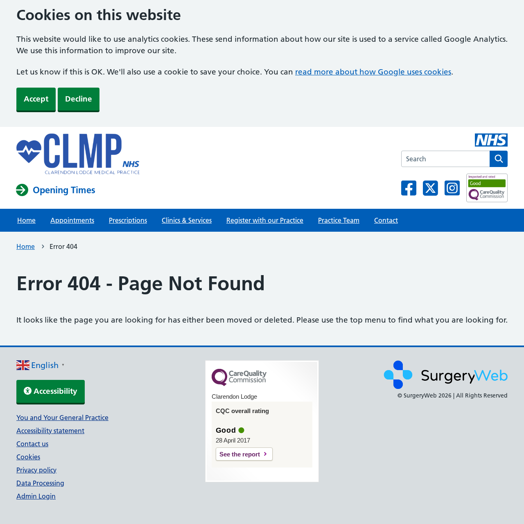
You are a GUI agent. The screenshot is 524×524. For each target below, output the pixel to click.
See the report (239, 454)
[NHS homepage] (78, 154)
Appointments (72, 220)
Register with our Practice (264, 220)
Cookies (28, 457)
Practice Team (338, 220)
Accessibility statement (50, 431)
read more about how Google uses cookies (373, 72)
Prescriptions (128, 220)
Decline (78, 99)
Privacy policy (36, 470)
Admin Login (36, 496)
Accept (36, 99)
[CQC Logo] (239, 384)
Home (26, 220)
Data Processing (40, 483)
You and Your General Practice (62, 417)
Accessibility (54, 391)
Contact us (32, 444)
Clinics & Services (187, 220)
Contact (386, 220)
